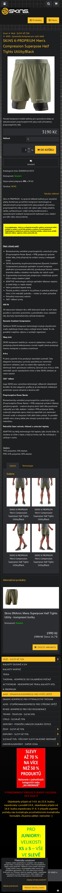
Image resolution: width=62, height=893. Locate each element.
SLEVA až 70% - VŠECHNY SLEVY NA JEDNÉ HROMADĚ (29, 739)
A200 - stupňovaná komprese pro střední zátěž (30, 704)
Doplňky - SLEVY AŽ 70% (15, 734)
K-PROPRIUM (9, 689)
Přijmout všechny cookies (34, 887)
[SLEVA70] (31, 787)
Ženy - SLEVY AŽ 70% (13, 729)
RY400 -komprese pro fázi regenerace (24, 709)
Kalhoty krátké (12, 669)
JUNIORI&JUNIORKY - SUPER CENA (20, 744)
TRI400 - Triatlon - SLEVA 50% (19, 714)
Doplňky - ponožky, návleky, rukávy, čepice (27, 724)
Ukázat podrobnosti (10, 886)
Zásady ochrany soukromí (36, 880)
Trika (6, 674)
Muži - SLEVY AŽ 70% (13, 659)
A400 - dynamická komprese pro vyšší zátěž (27, 694)
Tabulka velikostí (51, 193)
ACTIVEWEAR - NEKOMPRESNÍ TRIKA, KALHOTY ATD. (29, 684)
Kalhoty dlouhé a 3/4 (15, 664)
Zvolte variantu (46, 647)
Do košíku (47, 149)
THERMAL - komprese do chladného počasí (27, 679)
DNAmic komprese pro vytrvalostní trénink (28, 699)
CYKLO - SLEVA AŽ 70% (14, 719)
